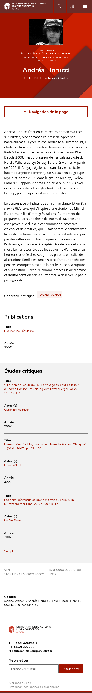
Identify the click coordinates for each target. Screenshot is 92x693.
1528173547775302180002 (24, 574)
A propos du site (20, 683)
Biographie (12, 136)
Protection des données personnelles (34, 687)
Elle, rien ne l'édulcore (19, 331)
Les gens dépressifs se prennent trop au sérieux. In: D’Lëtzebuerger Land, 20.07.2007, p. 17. (39, 502)
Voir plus (10, 551)
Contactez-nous (46, 60)
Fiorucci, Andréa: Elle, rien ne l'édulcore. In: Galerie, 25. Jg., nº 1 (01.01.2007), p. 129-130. (45, 446)
